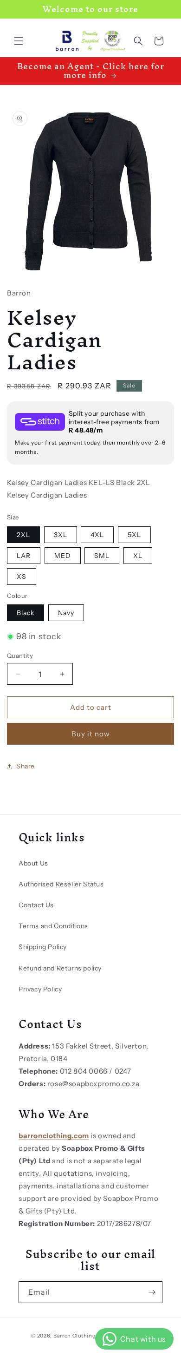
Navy (66, 613)
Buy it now (90, 733)
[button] (18, 41)
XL (137, 555)
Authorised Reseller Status (61, 884)
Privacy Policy (40, 989)
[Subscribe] (152, 1292)
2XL (23, 535)
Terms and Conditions (53, 926)
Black (25, 613)
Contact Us (36, 905)
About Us (33, 863)
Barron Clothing (74, 1335)
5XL (134, 535)
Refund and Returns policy (60, 968)
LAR (24, 555)
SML (102, 555)
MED (62, 555)
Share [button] (25, 766)
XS (21, 576)
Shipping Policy (43, 947)
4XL (97, 535)
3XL (60, 535)
